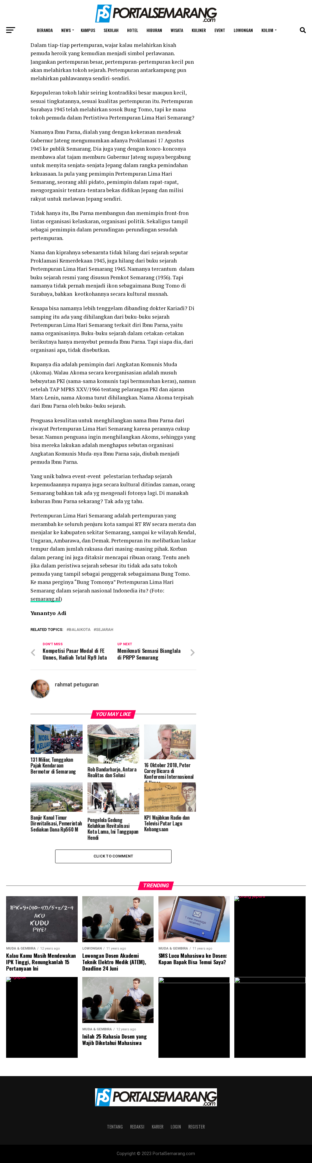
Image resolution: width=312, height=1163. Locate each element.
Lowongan (243, 30)
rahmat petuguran (77, 685)
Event (219, 30)
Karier (157, 1126)
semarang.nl (45, 598)
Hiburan (154, 30)
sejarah (104, 630)
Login (176, 1126)
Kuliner (199, 30)
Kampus (88, 30)
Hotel (132, 30)
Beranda (45, 30)
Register (196, 1126)
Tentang (115, 1126)
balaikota (79, 630)
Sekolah (111, 30)
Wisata (177, 30)
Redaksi (137, 1126)
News (66, 30)
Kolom (267, 30)
